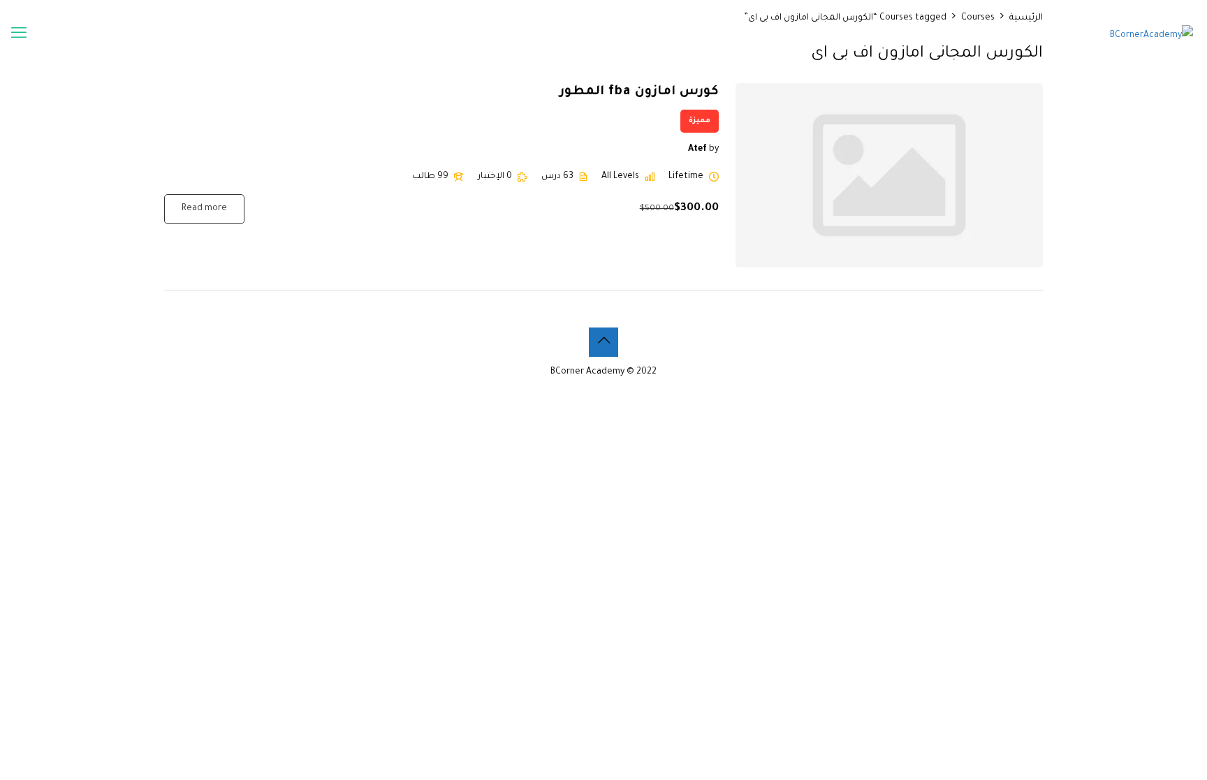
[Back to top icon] (603, 342)
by (714, 149)
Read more (204, 209)
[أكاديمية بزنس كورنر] (1151, 36)
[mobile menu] (19, 35)
